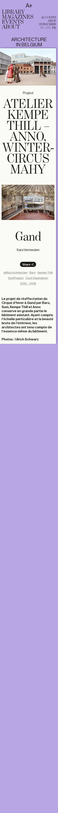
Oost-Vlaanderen (36, 278)
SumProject (16, 278)
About (11, 27)
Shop (52, 21)
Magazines (18, 17)
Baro (32, 272)
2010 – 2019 (28, 283)
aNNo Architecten (15, 272)
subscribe (47, 24)
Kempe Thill (45, 272)
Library (13, 12)
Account (48, 17)
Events (13, 22)
